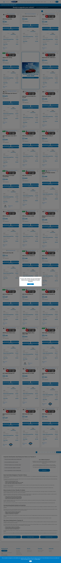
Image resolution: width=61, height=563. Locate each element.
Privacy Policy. (37, 559)
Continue (30, 284)
